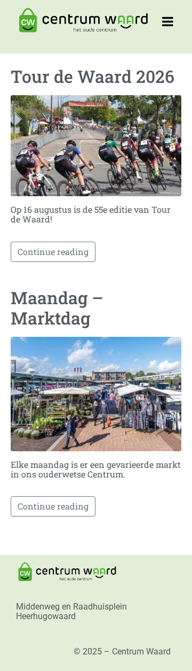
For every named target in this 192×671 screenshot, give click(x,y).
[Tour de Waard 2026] (96, 144)
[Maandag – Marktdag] (96, 392)
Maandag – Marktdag (57, 307)
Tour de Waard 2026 (92, 76)
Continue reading (53, 251)
